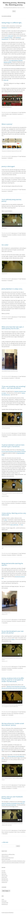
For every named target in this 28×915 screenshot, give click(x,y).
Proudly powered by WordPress (7, 912)
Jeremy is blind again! (8, 166)
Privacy (18, 832)
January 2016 (4, 877)
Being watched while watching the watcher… (12, 564)
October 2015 (4, 882)
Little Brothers (9, 786)
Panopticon (19, 114)
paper (5, 519)
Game (10, 114)
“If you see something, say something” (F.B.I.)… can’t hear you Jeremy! (14, 387)
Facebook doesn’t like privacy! (8, 857)
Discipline (7, 114)
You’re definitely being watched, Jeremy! (11, 200)
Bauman (23, 785)
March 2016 (4, 874)
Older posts (5, 842)
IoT (2, 749)
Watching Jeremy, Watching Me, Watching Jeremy (14, 4)
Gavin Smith (13, 524)
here (17, 524)
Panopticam (4, 27)
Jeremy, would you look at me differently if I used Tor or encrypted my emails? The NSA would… (13, 679)
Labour (3, 503)
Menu (14, 11)
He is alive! (5, 245)
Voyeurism (19, 234)
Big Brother (4, 713)
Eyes (2, 378)
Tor (6, 715)
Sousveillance (18, 503)
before (13, 639)
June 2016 (4, 872)
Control (3, 114)
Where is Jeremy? (7, 124)
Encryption (9, 713)
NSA (12, 713)
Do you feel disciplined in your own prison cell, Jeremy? (13, 632)
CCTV (3, 621)
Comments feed (5, 902)
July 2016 (3, 870)
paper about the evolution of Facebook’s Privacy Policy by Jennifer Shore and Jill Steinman (13, 803)
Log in (3, 899)
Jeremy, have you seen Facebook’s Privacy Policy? (12, 797)
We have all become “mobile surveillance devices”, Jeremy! (13, 724)
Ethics (3, 832)
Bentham (24, 112)
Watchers (24, 234)
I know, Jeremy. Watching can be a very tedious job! (14, 514)
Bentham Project (8, 37)
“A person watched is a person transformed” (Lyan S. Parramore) (13, 445)
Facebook (6, 832)
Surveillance (14, 234)
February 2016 (4, 875)
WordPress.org (5, 904)
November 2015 (5, 880)
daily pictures (14, 112)
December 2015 (5, 879)
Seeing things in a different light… (12, 23)
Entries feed (4, 901)
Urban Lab (10, 35)
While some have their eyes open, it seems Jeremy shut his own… (13, 327)
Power (15, 832)
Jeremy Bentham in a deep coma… (12, 289)
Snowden (3, 715)
